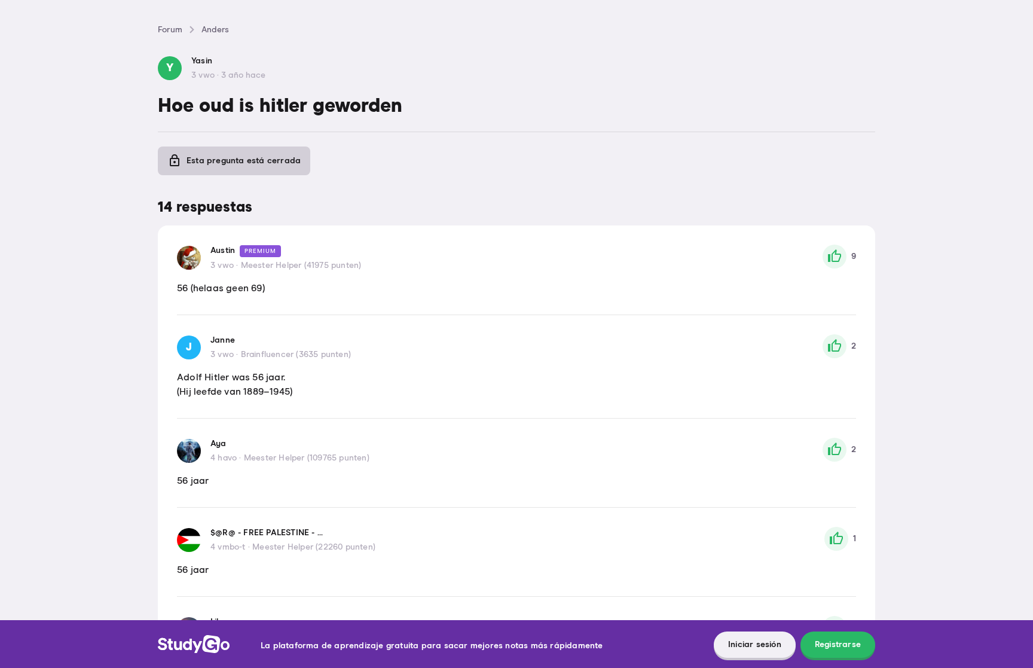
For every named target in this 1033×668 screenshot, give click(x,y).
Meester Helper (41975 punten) (301, 265)
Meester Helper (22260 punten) (313, 547)
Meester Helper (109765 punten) (306, 458)
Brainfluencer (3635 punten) (296, 354)
